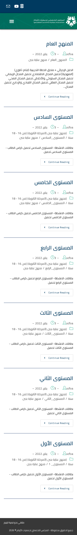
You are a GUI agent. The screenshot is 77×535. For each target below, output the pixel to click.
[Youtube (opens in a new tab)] (16, 6)
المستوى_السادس (53, 137)
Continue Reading (55, 96)
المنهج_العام (58, 60)
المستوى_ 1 (57, 464)
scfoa (69, 54)
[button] (12, 21)
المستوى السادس (53, 117)
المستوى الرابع (57, 247)
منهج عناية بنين (37, 60)
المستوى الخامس (53, 182)
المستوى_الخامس (53, 203)
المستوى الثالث (56, 313)
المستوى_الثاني (54, 398)
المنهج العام (59, 43)
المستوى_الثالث (55, 333)
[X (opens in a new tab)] (23, 6)
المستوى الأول (57, 443)
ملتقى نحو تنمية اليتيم (14, 522)
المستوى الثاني (56, 378)
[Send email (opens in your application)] (8, 6)
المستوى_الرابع (55, 268)
